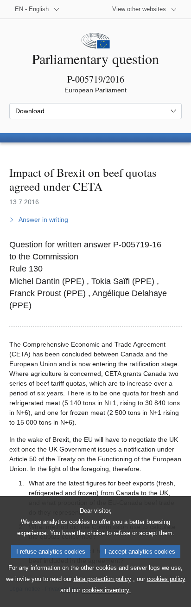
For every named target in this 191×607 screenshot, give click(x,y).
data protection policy (102, 578)
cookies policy (166, 578)
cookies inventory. (106, 590)
